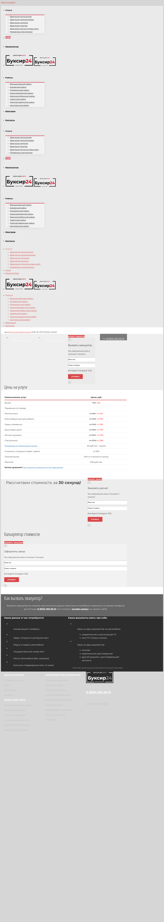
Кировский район (54, 685)
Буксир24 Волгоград (20, 332)
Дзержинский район (55, 690)
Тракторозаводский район (58, 710)
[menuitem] (64, 19)
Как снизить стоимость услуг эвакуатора (43, 467)
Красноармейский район (58, 695)
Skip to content (8, 2)
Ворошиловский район (57, 680)
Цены (7, 685)
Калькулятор (10, 690)
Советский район (54, 705)
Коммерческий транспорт (17, 725)
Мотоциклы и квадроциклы (18, 705)
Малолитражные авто (15, 710)
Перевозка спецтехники (16, 730)
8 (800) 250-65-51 (115, 338)
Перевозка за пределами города (21, 446)
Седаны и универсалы (15, 715)
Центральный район (55, 715)
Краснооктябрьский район (58, 700)
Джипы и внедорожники (16, 720)
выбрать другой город (97, 703)
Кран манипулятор (13, 680)
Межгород (50, 719)
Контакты (8, 695)
